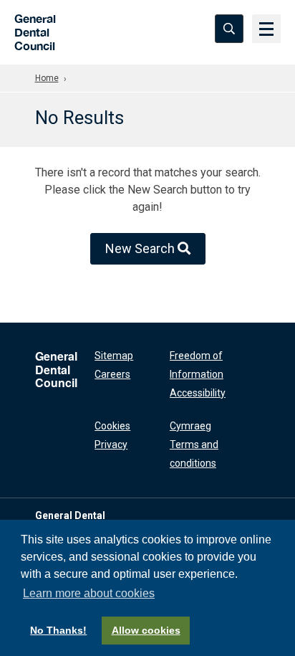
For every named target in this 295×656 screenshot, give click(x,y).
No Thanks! (58, 630)
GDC (30, 28)
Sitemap (114, 355)
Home (47, 78)
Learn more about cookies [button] (89, 593)
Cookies (112, 426)
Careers (112, 374)
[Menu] (266, 28)
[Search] (229, 28)
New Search (141, 248)
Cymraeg (190, 426)
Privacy (111, 444)
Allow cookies (146, 630)
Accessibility (198, 393)
